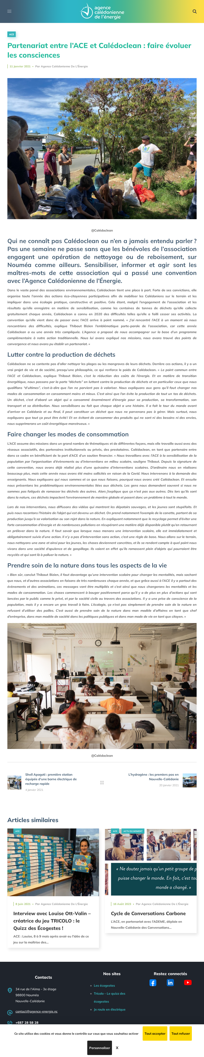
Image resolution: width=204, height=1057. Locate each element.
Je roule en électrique (110, 1009)
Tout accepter (155, 1033)
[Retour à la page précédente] (102, 782)
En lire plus (53, 862)
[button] (195, 11)
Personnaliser (99, 1048)
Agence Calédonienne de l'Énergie (64, 66)
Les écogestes (104, 985)
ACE (11, 34)
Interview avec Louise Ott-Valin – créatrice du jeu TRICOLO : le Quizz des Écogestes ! (52, 920)
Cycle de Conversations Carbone (148, 913)
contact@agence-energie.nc (37, 1011)
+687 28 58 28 (27, 1023)
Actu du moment (133, 831)
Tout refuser (181, 1033)
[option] (53, 891)
